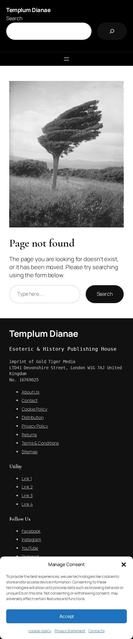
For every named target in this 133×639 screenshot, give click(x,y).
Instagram (31, 539)
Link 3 (27, 495)
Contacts (96, 630)
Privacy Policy (35, 426)
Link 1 (27, 478)
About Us (30, 392)
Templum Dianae (28, 10)
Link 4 (27, 504)
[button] (124, 564)
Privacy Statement (69, 630)
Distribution (33, 417)
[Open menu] (66, 59)
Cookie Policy (34, 409)
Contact (29, 400)
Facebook (31, 531)
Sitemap (29, 452)
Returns (29, 435)
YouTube (30, 548)
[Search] (112, 31)
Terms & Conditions (40, 443)
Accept (66, 616)
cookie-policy (39, 630)
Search (14, 18)
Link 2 (27, 487)
